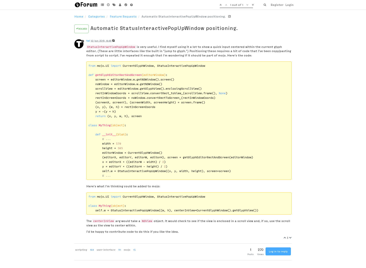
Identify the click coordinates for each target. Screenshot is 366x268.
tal (88, 40)
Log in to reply (278, 251)
